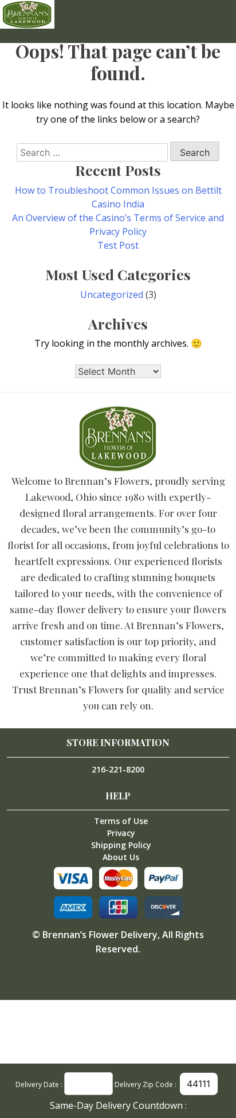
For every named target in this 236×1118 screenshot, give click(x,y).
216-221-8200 (118, 769)
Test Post (118, 245)
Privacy (121, 832)
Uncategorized (111, 294)
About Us (121, 857)
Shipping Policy (121, 845)
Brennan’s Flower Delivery (100, 934)
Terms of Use (121, 820)
